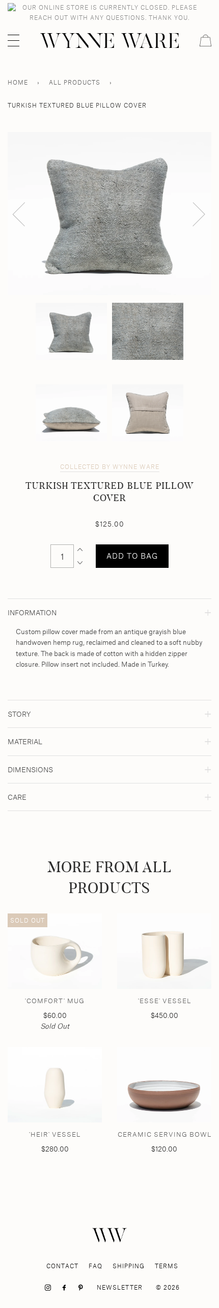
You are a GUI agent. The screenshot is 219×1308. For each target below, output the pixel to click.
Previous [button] (25, 213)
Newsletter (120, 1287)
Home (18, 82)
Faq (95, 1266)
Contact (62, 1266)
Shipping (129, 1266)
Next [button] (192, 213)
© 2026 (168, 1287)
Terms (166, 1266)
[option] (109, 213)
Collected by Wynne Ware (109, 466)
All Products (74, 82)
